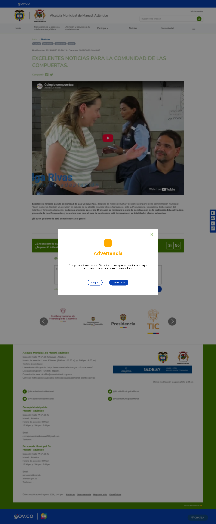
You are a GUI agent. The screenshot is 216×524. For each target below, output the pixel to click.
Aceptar (95, 282)
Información (119, 282)
